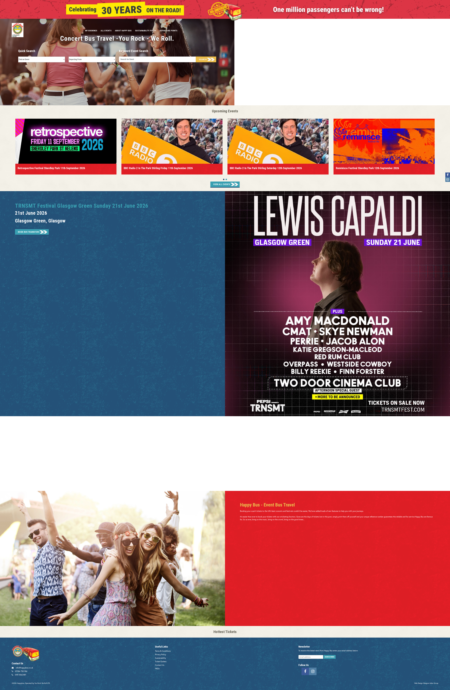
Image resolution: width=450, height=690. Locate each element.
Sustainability (160, 658)
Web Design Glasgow (421, 683)
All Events (106, 30)
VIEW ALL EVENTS (221, 184)
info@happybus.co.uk (24, 667)
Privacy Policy (160, 654)
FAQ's (157, 668)
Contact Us (159, 665)
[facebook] (305, 671)
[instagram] (313, 671)
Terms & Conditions (163, 651)
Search (203, 59)
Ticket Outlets (160, 661)
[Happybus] (46, 30)
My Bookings (91, 30)
